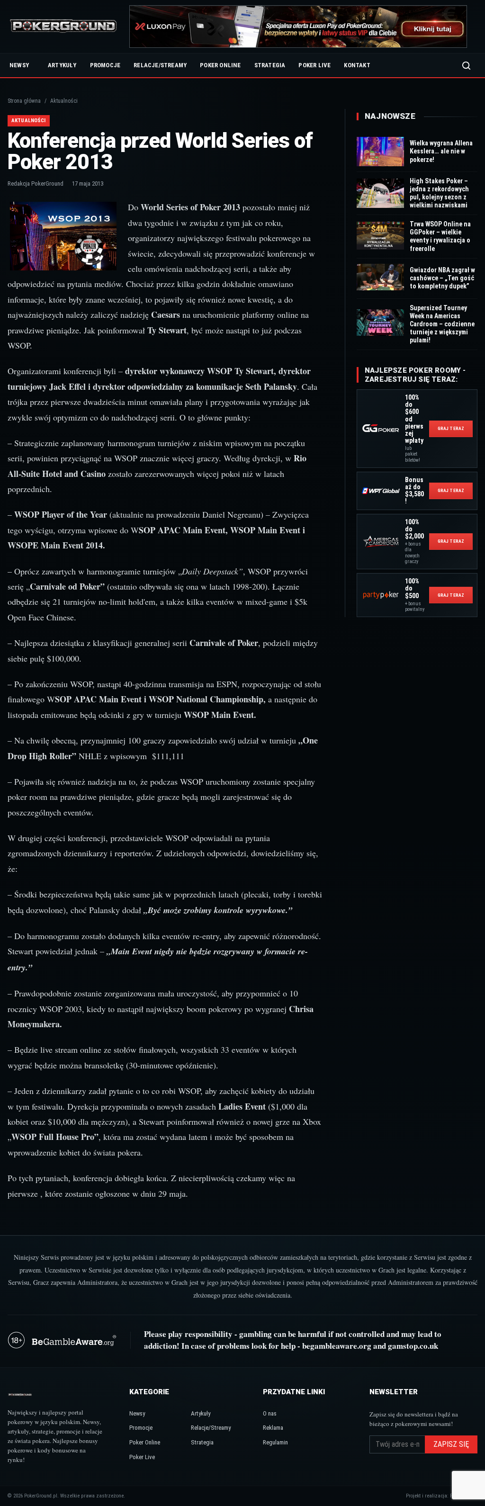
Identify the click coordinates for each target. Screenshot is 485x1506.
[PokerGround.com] (63, 26)
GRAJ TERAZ (451, 428)
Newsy (19, 65)
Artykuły (62, 65)
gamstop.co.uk (413, 1346)
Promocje (105, 65)
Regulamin (275, 1442)
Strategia (270, 65)
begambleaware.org (336, 1346)
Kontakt (357, 65)
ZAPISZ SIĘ (451, 1444)
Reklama (273, 1427)
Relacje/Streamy (160, 65)
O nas (270, 1413)
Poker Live (314, 65)
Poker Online (220, 65)
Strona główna (24, 101)
